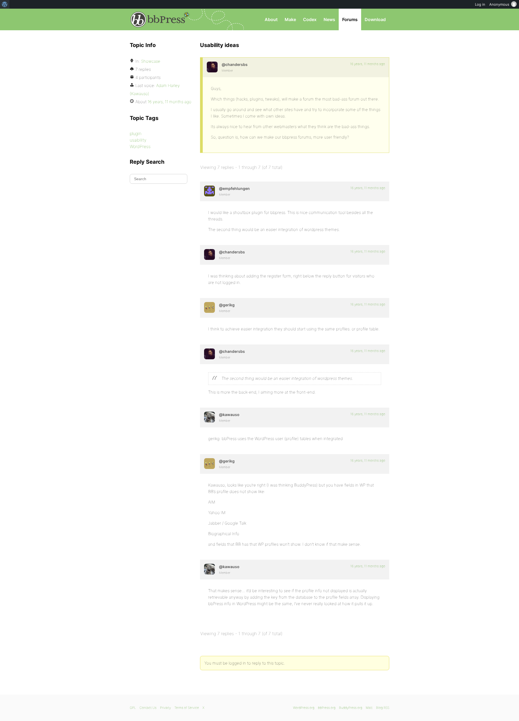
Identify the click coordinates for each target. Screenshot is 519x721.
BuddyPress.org (350, 708)
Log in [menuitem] (480, 4)
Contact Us (148, 708)
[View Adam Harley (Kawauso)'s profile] (209, 417)
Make (290, 19)
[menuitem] (4, 4)
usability (138, 140)
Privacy (165, 708)
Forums (350, 19)
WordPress (140, 146)
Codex (310, 19)
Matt (369, 708)
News (329, 19)
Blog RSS (382, 708)
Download (375, 19)
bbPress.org (158, 19)
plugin (135, 133)
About (271, 19)
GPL (133, 708)
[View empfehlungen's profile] (209, 191)
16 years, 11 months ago (367, 64)
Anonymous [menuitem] (499, 4)
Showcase (150, 61)
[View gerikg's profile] (209, 307)
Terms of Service (186, 708)
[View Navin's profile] (212, 67)
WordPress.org (303, 708)
